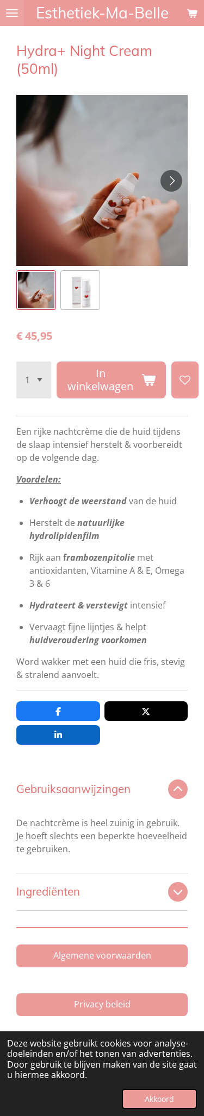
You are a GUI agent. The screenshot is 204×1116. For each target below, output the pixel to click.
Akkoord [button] (159, 1099)
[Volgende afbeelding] (171, 181)
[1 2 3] (33, 380)
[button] (36, 290)
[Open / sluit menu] (12, 13)
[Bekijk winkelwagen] (192, 13)
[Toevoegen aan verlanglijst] (185, 380)
